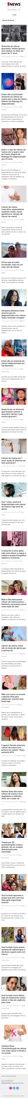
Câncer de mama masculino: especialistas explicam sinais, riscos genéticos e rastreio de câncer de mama (12, 212)
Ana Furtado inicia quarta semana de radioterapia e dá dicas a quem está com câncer (13, 950)
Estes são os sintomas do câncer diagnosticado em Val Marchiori (13, 363)
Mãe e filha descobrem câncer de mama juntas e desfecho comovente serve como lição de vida (13, 603)
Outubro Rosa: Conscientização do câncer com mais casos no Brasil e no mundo (13, 1049)
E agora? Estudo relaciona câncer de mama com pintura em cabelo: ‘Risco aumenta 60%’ (13, 748)
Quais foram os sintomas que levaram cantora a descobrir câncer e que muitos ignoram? (12, 413)
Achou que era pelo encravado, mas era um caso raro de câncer (12, 264)
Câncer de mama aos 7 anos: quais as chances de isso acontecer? (13, 460)
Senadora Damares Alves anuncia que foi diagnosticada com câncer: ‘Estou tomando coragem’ (13, 314)
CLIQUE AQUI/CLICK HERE (17, 1083)
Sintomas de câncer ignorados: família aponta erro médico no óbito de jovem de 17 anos (13, 49)
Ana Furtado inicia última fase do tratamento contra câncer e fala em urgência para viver (13, 999)
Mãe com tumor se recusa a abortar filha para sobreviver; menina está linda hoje (13, 698)
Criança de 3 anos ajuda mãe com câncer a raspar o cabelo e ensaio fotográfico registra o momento (13, 554)
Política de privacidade (11, 1076)
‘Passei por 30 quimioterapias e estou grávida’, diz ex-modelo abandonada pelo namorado (12, 847)
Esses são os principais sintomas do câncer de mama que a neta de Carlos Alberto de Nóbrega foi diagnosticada (13, 99)
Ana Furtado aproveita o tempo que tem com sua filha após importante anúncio (12, 899)
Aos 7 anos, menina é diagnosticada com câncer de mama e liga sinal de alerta (13, 505)
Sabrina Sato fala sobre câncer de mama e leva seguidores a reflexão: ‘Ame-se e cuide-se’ (12, 795)
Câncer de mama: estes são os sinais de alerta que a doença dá (13, 648)
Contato (3, 1076)
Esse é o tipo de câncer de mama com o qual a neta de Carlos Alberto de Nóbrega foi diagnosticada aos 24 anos (13, 154)
